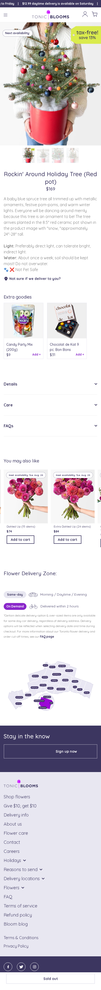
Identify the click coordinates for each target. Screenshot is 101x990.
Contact (12, 842)
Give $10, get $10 (20, 806)
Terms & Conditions (21, 937)
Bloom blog (16, 924)
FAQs (8, 425)
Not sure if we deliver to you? (35, 278)
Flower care (16, 833)
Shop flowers (17, 797)
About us (13, 824)
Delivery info (16, 815)
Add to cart (20, 539)
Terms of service (20, 906)
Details (10, 384)
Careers (12, 851)
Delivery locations (22, 878)
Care (8, 404)
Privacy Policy (16, 946)
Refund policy (18, 915)
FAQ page (47, 636)
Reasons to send (21, 869)
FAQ (8, 897)
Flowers (11, 887)
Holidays (12, 860)
